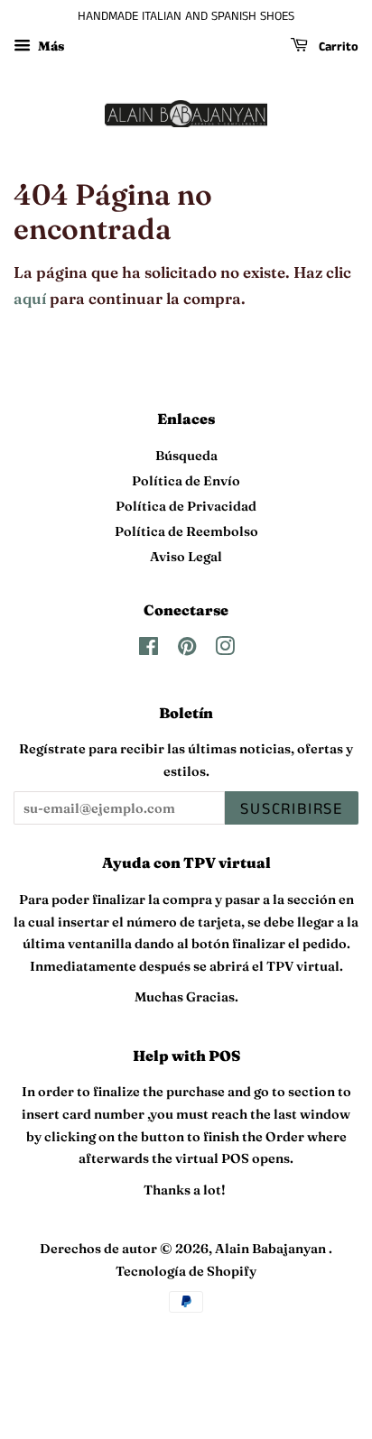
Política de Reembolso (186, 531)
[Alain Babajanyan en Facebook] (148, 649)
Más (49, 46)
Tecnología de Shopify (186, 1271)
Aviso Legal (186, 557)
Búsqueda (186, 455)
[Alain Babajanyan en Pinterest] (187, 649)
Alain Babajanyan (272, 1249)
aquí (30, 298)
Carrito (336, 47)
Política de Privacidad (186, 506)
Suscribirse (291, 809)
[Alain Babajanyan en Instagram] (225, 649)
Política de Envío (186, 481)
